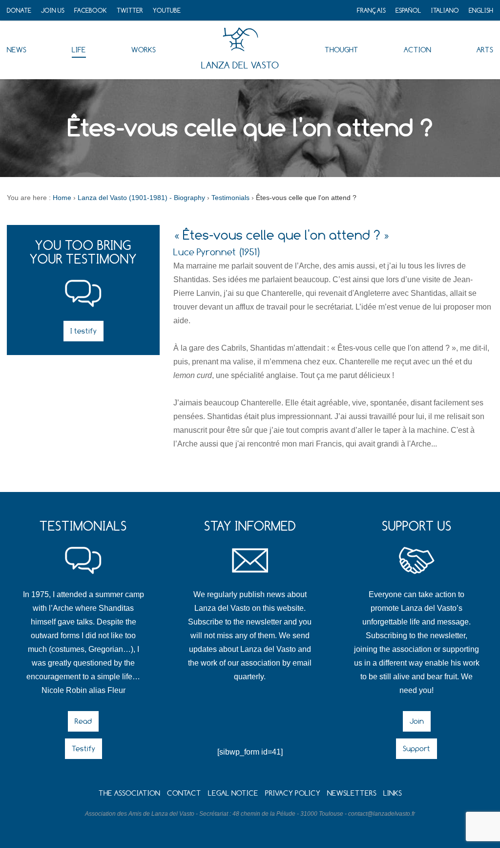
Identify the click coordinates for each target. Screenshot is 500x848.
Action (417, 49)
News (16, 49)
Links (392, 793)
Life (79, 49)
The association (129, 793)
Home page (240, 39)
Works (143, 49)
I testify (83, 330)
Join (417, 721)
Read (83, 721)
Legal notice (233, 793)
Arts (485, 49)
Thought (341, 49)
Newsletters (351, 793)
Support (416, 748)
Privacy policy (292, 793)
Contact (184, 793)
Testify (83, 748)
